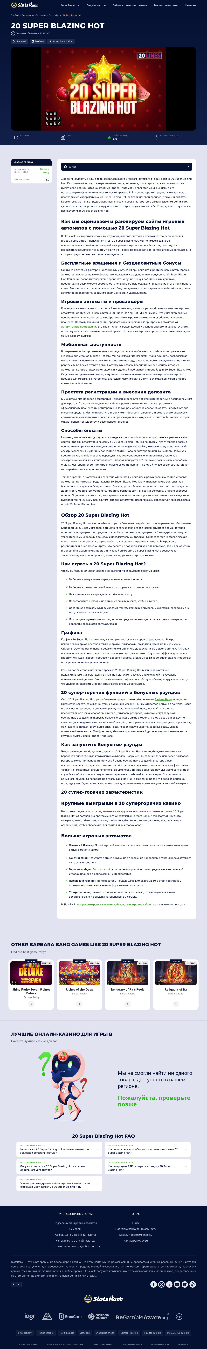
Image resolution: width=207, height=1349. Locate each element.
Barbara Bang (44, 171)
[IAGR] (30, 1316)
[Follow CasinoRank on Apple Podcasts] (192, 1284)
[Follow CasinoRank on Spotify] (185, 1284)
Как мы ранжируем (136, 1240)
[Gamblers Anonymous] (47, 1316)
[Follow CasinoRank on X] (169, 1284)
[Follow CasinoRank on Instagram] (161, 1284)
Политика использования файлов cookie (65, 1344)
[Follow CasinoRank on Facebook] (153, 1284)
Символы (75, 1229)
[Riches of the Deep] (79, 984)
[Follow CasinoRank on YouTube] (177, 1284)
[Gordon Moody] (98, 1316)
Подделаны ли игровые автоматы (75, 1223)
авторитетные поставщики (78, 326)
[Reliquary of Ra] (176, 984)
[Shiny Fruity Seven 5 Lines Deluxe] (31, 984)
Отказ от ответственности (103, 1344)
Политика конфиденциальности (135, 1229)
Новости (190, 5)
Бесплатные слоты (166, 5)
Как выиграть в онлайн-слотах (75, 1240)
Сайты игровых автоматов (130, 5)
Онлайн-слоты (70, 5)
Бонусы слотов (96, 5)
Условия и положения (28, 1344)
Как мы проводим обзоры (135, 1235)
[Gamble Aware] (142, 1316)
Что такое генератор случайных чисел (75, 1246)
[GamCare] (70, 1316)
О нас (135, 1223)
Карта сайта (183, 1344)
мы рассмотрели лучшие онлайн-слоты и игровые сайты (114, 904)
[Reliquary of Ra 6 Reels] (127, 984)
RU (14, 1284)
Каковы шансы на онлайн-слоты (75, 1235)
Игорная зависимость (132, 1344)
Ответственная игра (160, 1344)
